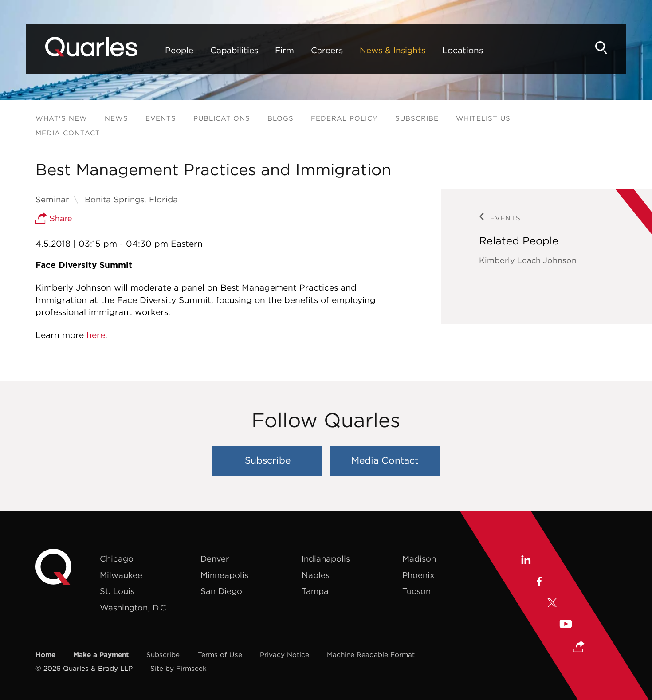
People (179, 50)
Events (160, 118)
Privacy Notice (284, 654)
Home (45, 654)
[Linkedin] (525, 561)
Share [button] (59, 218)
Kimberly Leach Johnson (528, 260)
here (95, 335)
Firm (284, 50)
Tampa (315, 591)
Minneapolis (224, 575)
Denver (214, 559)
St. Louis (117, 591)
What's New (61, 118)
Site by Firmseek (178, 668)
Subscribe (417, 118)
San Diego (221, 591)
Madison (419, 559)
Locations (462, 50)
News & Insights (392, 50)
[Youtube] (565, 625)
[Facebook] (538, 582)
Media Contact (67, 133)
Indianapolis (326, 559)
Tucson (416, 591)
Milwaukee (121, 575)
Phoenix (418, 575)
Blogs (280, 118)
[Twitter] (552, 603)
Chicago (117, 559)
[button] (578, 647)
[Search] (601, 47)
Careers (327, 50)
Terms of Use (220, 654)
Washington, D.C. (134, 607)
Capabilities (234, 50)
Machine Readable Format (371, 654)
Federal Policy (344, 118)
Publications (221, 118)
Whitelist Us (483, 118)
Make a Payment (101, 654)
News (116, 118)
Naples (316, 575)
